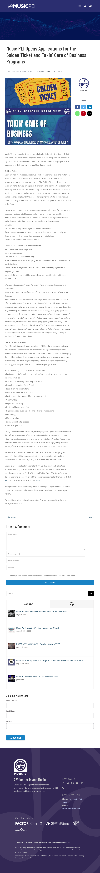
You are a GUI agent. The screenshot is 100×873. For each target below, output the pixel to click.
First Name (11, 701)
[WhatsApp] (77, 113)
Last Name (11, 711)
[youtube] (77, 783)
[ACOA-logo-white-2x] (57, 823)
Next (90, 517)
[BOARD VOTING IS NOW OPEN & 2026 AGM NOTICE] (11, 644)
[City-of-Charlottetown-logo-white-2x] (20, 829)
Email (9, 721)
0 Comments (59, 71)
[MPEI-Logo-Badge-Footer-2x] (20, 759)
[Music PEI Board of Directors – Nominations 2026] (11, 677)
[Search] (85, 6)
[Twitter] (83, 107)
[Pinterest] (83, 113)
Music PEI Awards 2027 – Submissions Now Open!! (37, 628)
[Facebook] (77, 107)
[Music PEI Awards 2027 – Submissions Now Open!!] (11, 628)
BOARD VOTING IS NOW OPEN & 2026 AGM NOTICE (38, 644)
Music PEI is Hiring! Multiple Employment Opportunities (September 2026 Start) (49, 660)
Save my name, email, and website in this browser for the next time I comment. (42, 575)
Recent (28, 604)
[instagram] (72, 783)
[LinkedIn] (89, 107)
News (48, 71)
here (6, 480)
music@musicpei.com (71, 808)
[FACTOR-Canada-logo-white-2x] (28, 823)
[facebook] (63, 783)
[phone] (63, 788)
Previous (11, 517)
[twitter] (68, 783)
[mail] (82, 783)
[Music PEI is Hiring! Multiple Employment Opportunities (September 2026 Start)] (11, 661)
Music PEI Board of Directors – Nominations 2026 (37, 676)
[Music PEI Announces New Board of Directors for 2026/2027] (11, 612)
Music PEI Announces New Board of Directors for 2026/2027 (41, 611)
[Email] (89, 113)
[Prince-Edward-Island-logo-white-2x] (76, 822)
